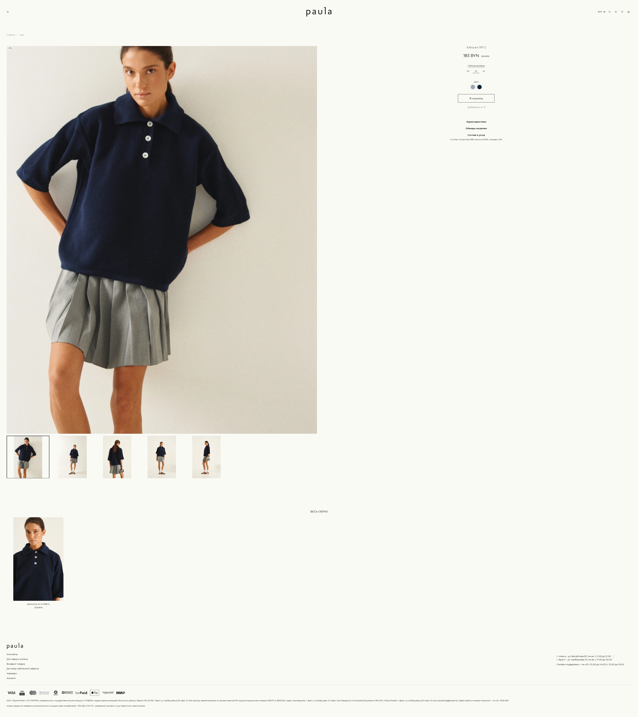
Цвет (476, 82)
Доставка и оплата (17, 659)
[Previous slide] (11, 240)
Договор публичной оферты (23, 668)
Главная (11, 35)
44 (483, 71)
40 (468, 71)
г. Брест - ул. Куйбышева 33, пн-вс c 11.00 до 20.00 (584, 659)
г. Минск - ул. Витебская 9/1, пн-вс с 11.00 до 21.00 (584, 656)
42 (476, 71)
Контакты (12, 654)
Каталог (11, 678)
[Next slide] (313, 240)
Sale (22, 35)
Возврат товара (16, 664)
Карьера (12, 673)
